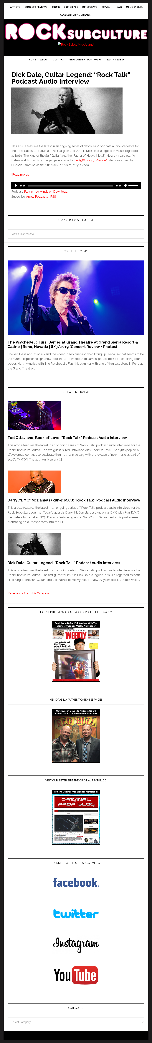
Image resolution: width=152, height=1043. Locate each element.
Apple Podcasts (37, 196)
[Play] (16, 185)
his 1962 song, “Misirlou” (90, 160)
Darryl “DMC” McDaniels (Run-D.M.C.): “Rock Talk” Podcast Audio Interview (74, 500)
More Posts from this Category (29, 593)
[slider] (133, 185)
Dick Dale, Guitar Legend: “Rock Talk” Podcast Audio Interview (70, 78)
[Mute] (125, 185)
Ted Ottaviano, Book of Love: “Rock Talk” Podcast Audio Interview (67, 437)
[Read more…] (20, 174)
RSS (53, 196)
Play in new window (37, 191)
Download (60, 191)
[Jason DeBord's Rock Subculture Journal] (76, 27)
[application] (76, 185)
